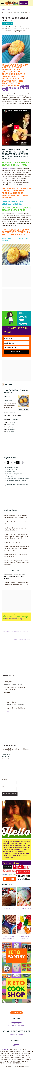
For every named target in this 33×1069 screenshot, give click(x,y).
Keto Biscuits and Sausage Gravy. (16, 619)
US (8, 462)
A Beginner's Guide (16, 1034)
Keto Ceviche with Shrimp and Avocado (16, 632)
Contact (16, 1044)
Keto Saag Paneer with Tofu (20, 639)
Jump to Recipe (7, 23)
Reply (6, 696)
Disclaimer (16, 1023)
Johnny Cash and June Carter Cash (15, 87)
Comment (5, 759)
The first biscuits (7, 169)
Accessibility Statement (16, 1025)
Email (4, 786)
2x (20, 462)
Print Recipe (23, 409)
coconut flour (13, 469)
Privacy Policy (16, 1022)
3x (23, 462)
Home (3, 9)
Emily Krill (12, 412)
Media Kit (16, 1045)
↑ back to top (16, 1013)
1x (17, 462)
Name (4, 780)
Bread (8, 9)
